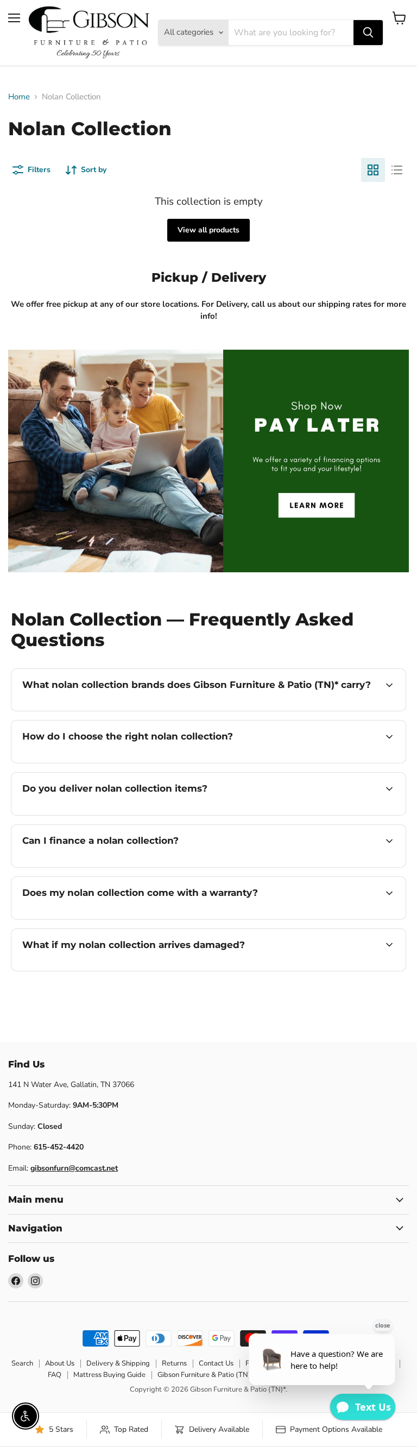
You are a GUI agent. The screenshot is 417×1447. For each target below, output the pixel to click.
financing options (104, 866)
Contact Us (216, 1363)
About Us (59, 1363)
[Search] (368, 32)
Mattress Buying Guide (109, 1375)
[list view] (397, 170)
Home (19, 97)
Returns (174, 1363)
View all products (208, 230)
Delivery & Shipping (118, 1363)
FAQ (54, 1375)
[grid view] (373, 170)
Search (22, 1363)
